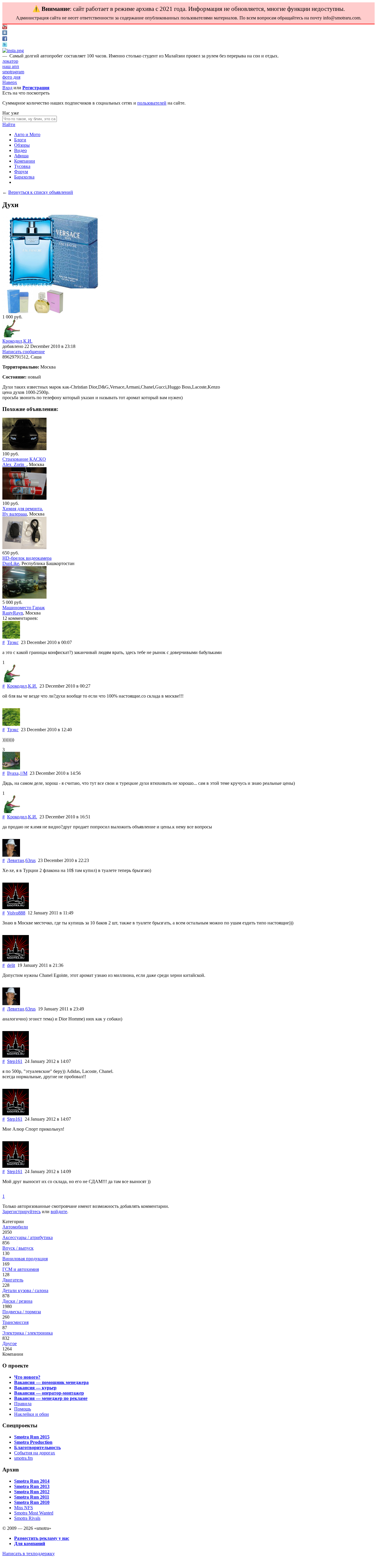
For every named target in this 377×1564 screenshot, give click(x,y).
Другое (9, 1343)
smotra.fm (23, 1458)
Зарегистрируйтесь (21, 1211)
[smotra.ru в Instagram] (13, 50)
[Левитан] (11, 855)
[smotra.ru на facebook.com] (4, 39)
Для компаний (29, 1543)
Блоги (20, 139)
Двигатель (12, 1279)
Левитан (15, 860)
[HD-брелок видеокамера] (24, 547)
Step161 (14, 1061)
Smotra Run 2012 (31, 1491)
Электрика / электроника (27, 1332)
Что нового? (27, 1377)
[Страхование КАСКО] (24, 448)
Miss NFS (23, 1507)
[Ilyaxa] (11, 767)
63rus (30, 860)
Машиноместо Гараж (23, 607)
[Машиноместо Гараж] (24, 596)
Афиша (21, 155)
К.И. (27, 340)
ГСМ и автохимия (20, 1269)
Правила (23, 1403)
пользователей (151, 102)
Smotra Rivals (27, 1518)
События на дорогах (34, 1452)
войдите (59, 1211)
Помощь (22, 1408)
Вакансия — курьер (35, 1387)
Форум (21, 171)
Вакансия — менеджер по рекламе (50, 1398)
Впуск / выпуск (18, 1248)
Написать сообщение (23, 351)
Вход (7, 87)
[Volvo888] (15, 907)
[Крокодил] (11, 335)
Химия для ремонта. (22, 508)
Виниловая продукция (25, 1258)
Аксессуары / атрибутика (27, 1237)
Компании (24, 160)
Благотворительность (37, 1447)
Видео (20, 150)
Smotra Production (33, 1442)
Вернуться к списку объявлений (40, 192)
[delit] (15, 959)
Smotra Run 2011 (31, 1496)
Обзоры (22, 145)
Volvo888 (16, 912)
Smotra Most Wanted (33, 1512)
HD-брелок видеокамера (27, 558)
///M (23, 773)
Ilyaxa (13, 773)
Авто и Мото (27, 134)
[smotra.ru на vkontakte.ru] (4, 33)
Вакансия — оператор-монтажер (49, 1392)
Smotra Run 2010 (31, 1502)
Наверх (9, 82)
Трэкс (13, 642)
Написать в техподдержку (28, 1553)
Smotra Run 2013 (31, 1486)
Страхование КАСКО (24, 459)
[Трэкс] (11, 637)
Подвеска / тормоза (21, 1311)
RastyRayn (12, 612)
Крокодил (12, 340)
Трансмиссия (15, 1322)
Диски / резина (17, 1301)
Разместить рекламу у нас (41, 1538)
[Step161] (15, 1055)
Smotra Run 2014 (31, 1481)
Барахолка (24, 176)
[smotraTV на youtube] (4, 27)
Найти (8, 124)
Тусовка (22, 166)
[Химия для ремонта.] (24, 498)
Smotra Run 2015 (31, 1436)
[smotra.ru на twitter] (4, 45)
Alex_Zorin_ (14, 464)
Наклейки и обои (31, 1414)
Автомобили (15, 1226)
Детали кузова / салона (25, 1290)
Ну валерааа (14, 513)
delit (11, 965)
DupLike (10, 563)
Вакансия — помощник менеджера (51, 1382)
